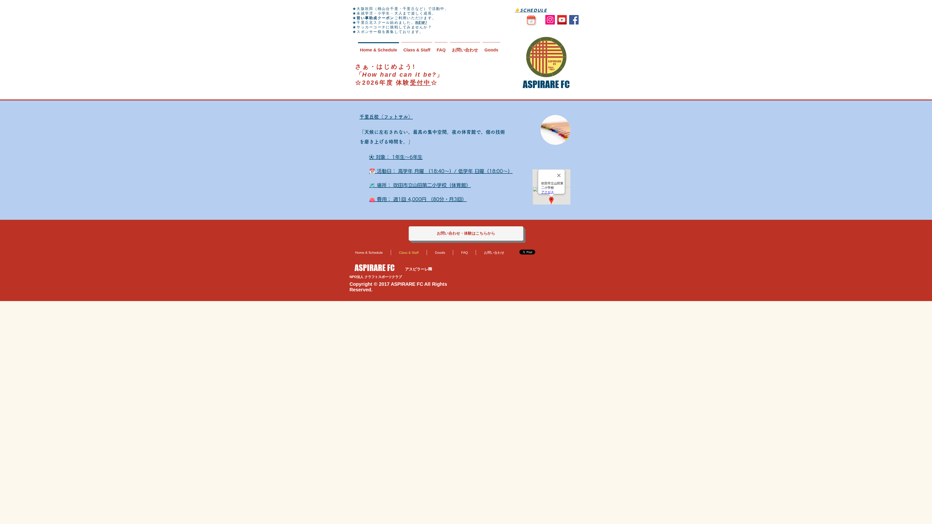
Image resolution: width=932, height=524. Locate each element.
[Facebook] (574, 20)
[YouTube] (562, 20)
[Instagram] (550, 20)
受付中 (420, 82)
